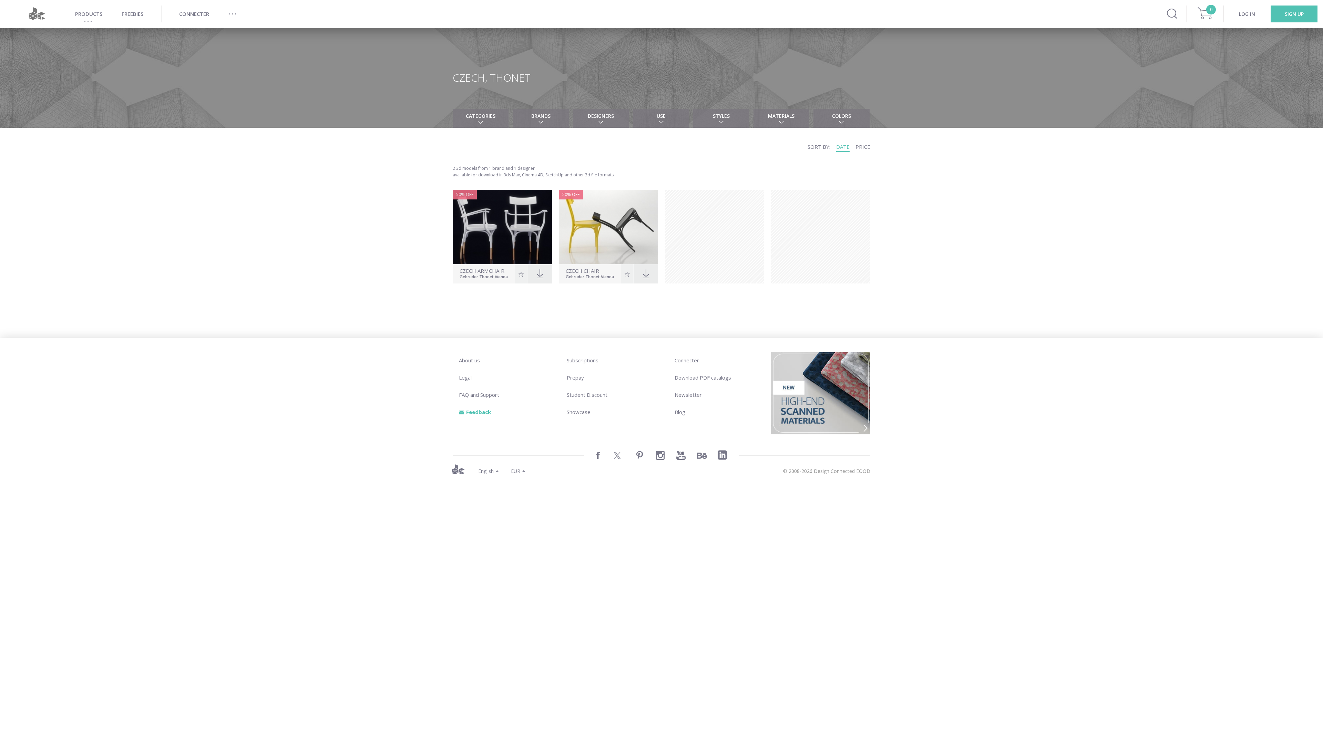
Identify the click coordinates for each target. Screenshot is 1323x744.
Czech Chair (582, 271)
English (486, 471)
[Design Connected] (37, 14)
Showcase (579, 412)
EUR (515, 471)
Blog (680, 412)
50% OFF (464, 194)
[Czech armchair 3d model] (502, 227)
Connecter (687, 360)
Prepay (575, 377)
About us (469, 360)
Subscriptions (582, 360)
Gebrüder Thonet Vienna (484, 277)
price (862, 146)
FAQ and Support (479, 394)
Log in (1247, 14)
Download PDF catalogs (703, 377)
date (843, 146)
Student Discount (587, 394)
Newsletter (688, 394)
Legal (465, 377)
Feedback (478, 412)
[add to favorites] (521, 273)
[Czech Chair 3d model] (608, 227)
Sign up (1294, 14)
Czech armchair (482, 271)
